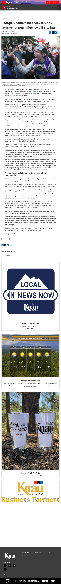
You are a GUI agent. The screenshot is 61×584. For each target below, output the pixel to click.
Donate (55, 2)
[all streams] (59, 7)
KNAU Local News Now (30, 324)
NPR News (4, 18)
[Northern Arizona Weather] (30, 355)
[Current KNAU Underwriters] (30, 491)
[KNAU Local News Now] (30, 291)
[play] (4, 7)
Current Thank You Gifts (30, 473)
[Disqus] (30, 527)
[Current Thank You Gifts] (30, 431)
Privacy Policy (25, 552)
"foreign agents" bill (32, 91)
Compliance (37, 556)
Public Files (25, 556)
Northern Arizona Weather (30, 381)
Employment (38, 552)
